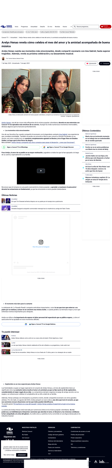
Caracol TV (5, 37)
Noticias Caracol (27, 431)
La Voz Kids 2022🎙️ (16, 350)
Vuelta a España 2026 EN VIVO (48, 32)
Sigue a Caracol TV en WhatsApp (17, 147)
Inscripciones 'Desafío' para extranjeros (12, 32)
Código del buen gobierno (56, 434)
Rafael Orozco (89, 153)
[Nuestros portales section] (37, 428)
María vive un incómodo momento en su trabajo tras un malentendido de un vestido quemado (97, 138)
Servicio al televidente (54, 450)
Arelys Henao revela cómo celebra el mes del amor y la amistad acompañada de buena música (48, 37)
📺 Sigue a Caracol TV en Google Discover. (60, 147)
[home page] (6, 26)
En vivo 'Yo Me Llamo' (32, 32)
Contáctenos (52, 438)
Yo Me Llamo (88, 175)
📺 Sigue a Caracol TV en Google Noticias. (42, 324)
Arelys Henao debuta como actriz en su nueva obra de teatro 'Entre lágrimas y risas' (37, 338)
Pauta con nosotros (54, 447)
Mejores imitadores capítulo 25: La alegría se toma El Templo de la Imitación (97, 179)
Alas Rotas (88, 164)
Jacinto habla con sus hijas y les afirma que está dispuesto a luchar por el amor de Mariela (97, 158)
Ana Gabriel (63, 134)
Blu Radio (25, 434)
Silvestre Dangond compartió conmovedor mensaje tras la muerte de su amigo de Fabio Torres (40, 208)
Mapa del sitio (52, 444)
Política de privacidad (77, 434)
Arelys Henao (6, 122)
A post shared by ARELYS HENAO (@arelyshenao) (41, 272)
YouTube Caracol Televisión (67, 32)
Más (71, 27)
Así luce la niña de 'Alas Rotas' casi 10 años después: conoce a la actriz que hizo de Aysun (97, 169)
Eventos (13, 335)
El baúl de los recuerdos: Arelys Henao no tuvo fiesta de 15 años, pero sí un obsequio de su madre (41, 352)
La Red (13, 343)
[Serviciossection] (63, 428)
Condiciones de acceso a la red (80, 431)
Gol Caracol (25, 438)
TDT (49, 454)
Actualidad (13, 37)
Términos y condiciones (78, 447)
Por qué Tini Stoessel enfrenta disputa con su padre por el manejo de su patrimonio (37, 201)
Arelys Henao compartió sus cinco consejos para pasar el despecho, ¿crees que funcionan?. (43, 142)
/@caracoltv (92, 63)
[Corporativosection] (89, 428)
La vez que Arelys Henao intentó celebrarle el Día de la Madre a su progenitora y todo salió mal (40, 345)
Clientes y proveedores (55, 431)
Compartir (106, 63)
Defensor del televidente (55, 441)
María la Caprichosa (90, 134)
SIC (72, 444)
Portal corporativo (76, 438)
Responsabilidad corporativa (79, 441)
